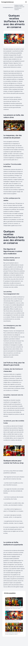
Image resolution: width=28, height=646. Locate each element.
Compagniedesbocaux (7, 2)
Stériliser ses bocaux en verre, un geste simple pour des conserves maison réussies (14, 609)
